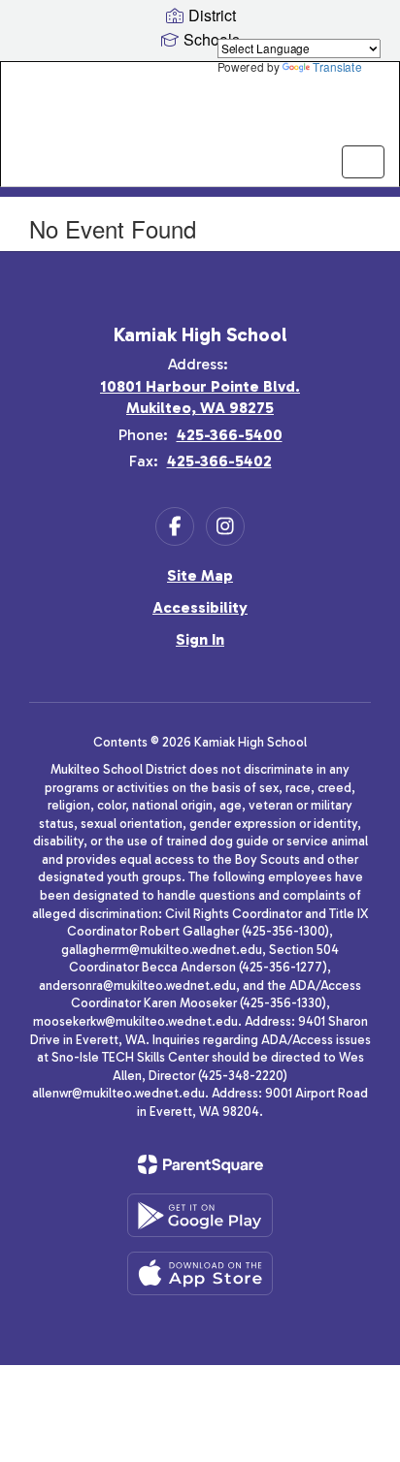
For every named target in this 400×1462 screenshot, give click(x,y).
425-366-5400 (230, 435)
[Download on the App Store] (200, 1273)
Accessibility (200, 607)
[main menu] (363, 161)
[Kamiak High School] (200, 109)
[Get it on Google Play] (200, 1215)
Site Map (200, 575)
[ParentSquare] (200, 1164)
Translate (337, 66)
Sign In (200, 639)
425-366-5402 (219, 461)
